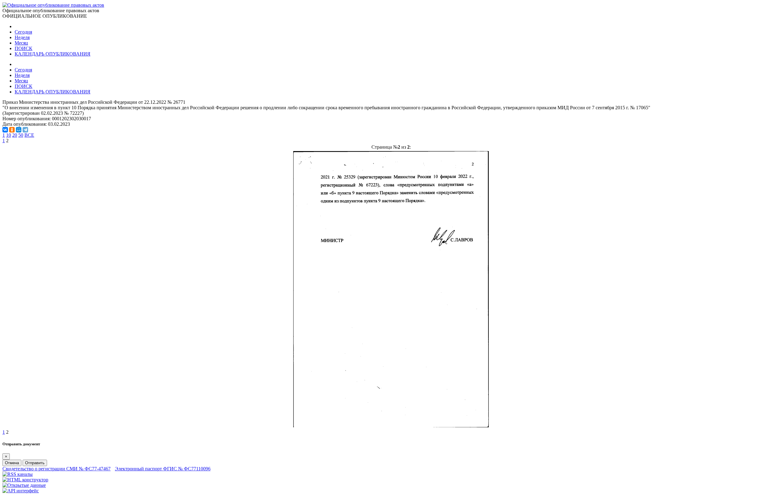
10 (8, 135)
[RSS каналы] (17, 474)
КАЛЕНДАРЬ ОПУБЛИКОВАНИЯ (52, 53)
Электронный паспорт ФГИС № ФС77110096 (162, 468)
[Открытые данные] (24, 485)
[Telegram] (25, 129)
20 (14, 135)
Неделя (22, 37)
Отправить (35, 463)
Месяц (21, 42)
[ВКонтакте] (5, 129)
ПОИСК (23, 48)
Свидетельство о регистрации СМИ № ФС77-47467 (56, 468)
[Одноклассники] (12, 129)
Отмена (12, 463)
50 (20, 135)
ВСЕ (29, 135)
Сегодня (23, 31)
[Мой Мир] (18, 129)
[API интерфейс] (20, 490)
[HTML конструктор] (25, 479)
